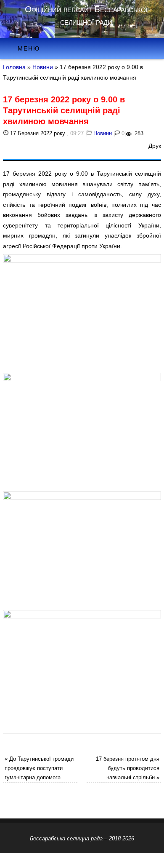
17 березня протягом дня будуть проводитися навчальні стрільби (127, 768)
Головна (14, 67)
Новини (42, 67)
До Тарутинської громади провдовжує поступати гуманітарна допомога (39, 768)
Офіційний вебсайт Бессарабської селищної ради (86, 15)
